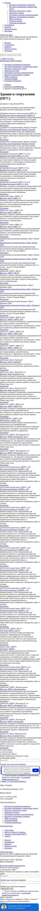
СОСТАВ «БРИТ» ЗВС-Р (10, 631)
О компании (9, 25)
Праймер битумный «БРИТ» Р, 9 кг (14, 170)
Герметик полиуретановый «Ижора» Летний (17, 144)
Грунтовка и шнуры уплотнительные (23, 15)
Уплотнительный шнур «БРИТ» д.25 (14, 530)
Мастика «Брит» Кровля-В (10, 362)
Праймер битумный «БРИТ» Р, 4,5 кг (14, 156)
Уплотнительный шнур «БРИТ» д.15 (14, 590)
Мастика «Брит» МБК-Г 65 (10, 212)
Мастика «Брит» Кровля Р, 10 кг (12, 390)
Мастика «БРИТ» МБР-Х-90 (11, 334)
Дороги (7, 836)
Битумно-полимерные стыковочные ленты (21, 67)
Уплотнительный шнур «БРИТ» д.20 (14, 570)
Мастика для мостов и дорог (20, 11)
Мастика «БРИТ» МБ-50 (9, 273)
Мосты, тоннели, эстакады (15, 832)
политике (26, 772)
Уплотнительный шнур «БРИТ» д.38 (14, 489)
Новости (8, 27)
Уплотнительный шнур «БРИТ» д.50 (14, 469)
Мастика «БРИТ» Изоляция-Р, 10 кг (14, 453)
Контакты (8, 31)
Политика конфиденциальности (12, 866)
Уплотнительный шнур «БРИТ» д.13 (14, 610)
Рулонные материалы (17, 23)
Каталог (8, 3)
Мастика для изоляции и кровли (21, 17)
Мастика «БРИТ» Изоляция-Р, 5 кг (13, 705)
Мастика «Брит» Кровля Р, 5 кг (12, 374)
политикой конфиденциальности (16, 778)
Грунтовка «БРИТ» (7, 649)
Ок (36, 770)
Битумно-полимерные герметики (22, 5)
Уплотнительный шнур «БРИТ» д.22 (14, 550)
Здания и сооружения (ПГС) (16, 834)
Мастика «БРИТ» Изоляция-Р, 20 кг (14, 437)
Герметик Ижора (15, 21)
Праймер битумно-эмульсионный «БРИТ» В (17, 115)
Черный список (11, 29)
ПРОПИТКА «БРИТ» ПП (10, 420)
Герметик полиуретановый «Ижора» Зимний (17, 130)
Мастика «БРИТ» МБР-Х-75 (11, 348)
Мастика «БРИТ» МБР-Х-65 (11, 406)
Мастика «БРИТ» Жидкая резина (13, 689)
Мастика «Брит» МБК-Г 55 (10, 227)
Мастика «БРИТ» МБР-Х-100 (11, 319)
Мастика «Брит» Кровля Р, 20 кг (12, 736)
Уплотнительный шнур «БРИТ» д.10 (14, 669)
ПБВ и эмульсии (15, 19)
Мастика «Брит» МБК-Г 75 (10, 198)
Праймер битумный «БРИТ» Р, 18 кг (14, 184)
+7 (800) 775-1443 (7, 59)
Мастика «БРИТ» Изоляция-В (11, 722)
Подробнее (4, 126)
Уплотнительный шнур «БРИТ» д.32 (14, 509)
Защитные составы (16, 13)
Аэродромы (9, 830)
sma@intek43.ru (20, 781)
